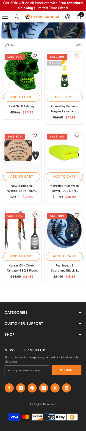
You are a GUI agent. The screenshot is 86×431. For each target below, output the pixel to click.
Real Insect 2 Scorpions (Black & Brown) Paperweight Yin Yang (64, 268)
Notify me (64, 97)
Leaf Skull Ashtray (21, 106)
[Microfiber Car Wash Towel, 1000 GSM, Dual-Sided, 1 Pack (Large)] (64, 150)
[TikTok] (43, 388)
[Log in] (68, 17)
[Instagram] (20, 388)
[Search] (17, 16)
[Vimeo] (66, 388)
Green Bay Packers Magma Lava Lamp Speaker (64, 109)
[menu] (5, 16)
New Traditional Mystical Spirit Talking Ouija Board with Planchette (21, 188)
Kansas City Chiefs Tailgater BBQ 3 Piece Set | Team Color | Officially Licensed (22, 268)
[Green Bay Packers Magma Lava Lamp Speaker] (64, 71)
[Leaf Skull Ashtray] (21, 71)
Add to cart (21, 97)
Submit (66, 370)
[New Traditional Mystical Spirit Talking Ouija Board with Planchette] (21, 150)
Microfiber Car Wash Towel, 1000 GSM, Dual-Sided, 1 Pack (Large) (64, 188)
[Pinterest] (32, 388)
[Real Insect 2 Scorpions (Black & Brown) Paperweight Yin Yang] (64, 230)
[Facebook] (9, 388)
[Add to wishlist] (34, 55)
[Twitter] (55, 388)
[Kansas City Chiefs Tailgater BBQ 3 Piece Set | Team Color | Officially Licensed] (21, 230)
